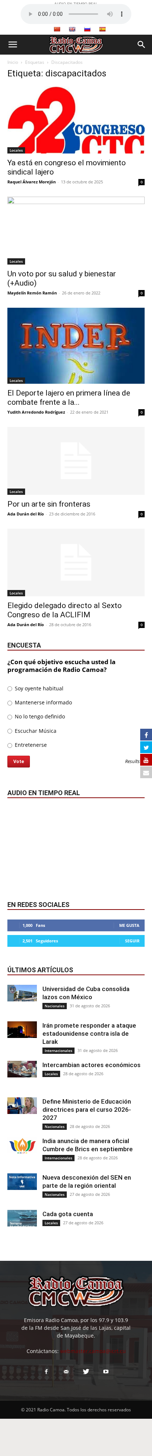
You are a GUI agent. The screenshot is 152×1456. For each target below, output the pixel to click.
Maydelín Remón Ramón (32, 293)
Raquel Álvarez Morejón (31, 181)
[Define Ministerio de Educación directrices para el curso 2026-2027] (22, 1105)
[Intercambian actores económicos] (22, 1069)
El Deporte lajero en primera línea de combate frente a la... (68, 398)
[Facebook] (46, 1371)
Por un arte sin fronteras (48, 504)
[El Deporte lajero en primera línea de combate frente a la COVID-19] (76, 346)
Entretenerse (30, 744)
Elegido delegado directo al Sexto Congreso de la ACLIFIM (64, 610)
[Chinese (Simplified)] (56, 29)
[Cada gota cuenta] (22, 1218)
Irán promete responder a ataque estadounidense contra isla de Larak (89, 1033)
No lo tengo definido (39, 716)
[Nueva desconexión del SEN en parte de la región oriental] (22, 1181)
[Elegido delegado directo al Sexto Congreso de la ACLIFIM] (76, 563)
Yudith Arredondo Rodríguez (36, 412)
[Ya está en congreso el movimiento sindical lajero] (76, 119)
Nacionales (55, 1005)
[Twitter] (86, 1371)
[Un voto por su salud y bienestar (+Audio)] (76, 231)
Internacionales (58, 1050)
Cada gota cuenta (67, 1214)
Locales (16, 150)
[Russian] (87, 29)
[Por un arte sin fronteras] (76, 461)
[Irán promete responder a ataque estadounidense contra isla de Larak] (22, 1029)
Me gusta (129, 925)
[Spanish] (102, 29)
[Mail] (66, 1371)
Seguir (132, 940)
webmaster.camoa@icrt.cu (93, 1351)
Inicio (12, 62)
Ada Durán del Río (25, 514)
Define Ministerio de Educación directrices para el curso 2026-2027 (86, 1109)
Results (132, 761)
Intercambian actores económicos (91, 1065)
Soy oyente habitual (38, 688)
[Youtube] (106, 1371)
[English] (72, 29)
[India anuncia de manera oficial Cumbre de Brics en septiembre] (22, 1145)
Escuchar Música (34, 730)
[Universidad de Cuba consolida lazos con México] (22, 993)
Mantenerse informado (42, 702)
